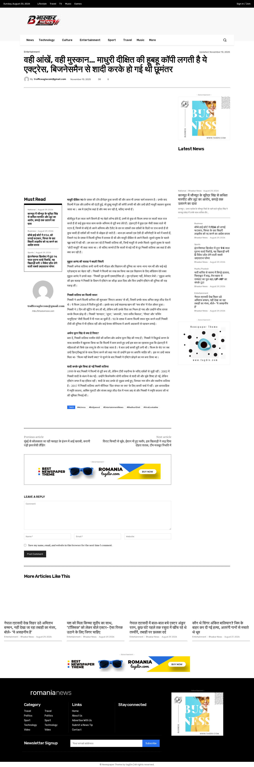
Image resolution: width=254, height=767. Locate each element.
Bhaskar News (194, 191)
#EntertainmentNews (113, 407)
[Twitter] (217, 4)
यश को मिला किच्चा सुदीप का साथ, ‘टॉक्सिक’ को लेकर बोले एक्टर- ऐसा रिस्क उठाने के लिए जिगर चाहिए (95, 628)
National (32, 210)
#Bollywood (94, 407)
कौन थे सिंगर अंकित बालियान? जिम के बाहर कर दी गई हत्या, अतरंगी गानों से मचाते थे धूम (220, 628)
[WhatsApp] (218, 79)
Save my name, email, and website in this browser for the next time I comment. (70, 545)
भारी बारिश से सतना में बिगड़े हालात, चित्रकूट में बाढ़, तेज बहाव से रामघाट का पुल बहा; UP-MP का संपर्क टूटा (211, 277)
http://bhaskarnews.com (43, 311)
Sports (31, 253)
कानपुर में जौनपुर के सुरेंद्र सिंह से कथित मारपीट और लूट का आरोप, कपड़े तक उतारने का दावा (43, 219)
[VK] (210, 79)
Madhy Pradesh (201, 269)
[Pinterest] (202, 79)
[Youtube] (224, 4)
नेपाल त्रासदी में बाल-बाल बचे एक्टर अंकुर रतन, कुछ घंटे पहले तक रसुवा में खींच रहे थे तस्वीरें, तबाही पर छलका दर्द (158, 628)
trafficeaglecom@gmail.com (50, 79)
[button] (225, 40)
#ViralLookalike (151, 407)
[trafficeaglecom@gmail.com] (27, 79)
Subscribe (151, 743)
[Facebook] (203, 4)
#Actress (81, 407)
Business (32, 231)
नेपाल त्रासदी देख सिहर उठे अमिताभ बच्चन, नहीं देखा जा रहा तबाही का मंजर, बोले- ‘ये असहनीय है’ (211, 302)
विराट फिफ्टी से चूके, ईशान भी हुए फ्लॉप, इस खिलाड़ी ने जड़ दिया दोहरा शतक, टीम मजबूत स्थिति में (137, 443)
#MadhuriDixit (133, 407)
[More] (226, 79)
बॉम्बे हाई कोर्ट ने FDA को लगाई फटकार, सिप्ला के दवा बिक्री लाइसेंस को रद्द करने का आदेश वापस (43, 240)
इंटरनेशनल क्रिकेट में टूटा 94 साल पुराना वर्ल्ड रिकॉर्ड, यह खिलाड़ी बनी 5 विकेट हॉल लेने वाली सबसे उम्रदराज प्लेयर (42, 261)
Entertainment (32, 52)
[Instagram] (210, 4)
